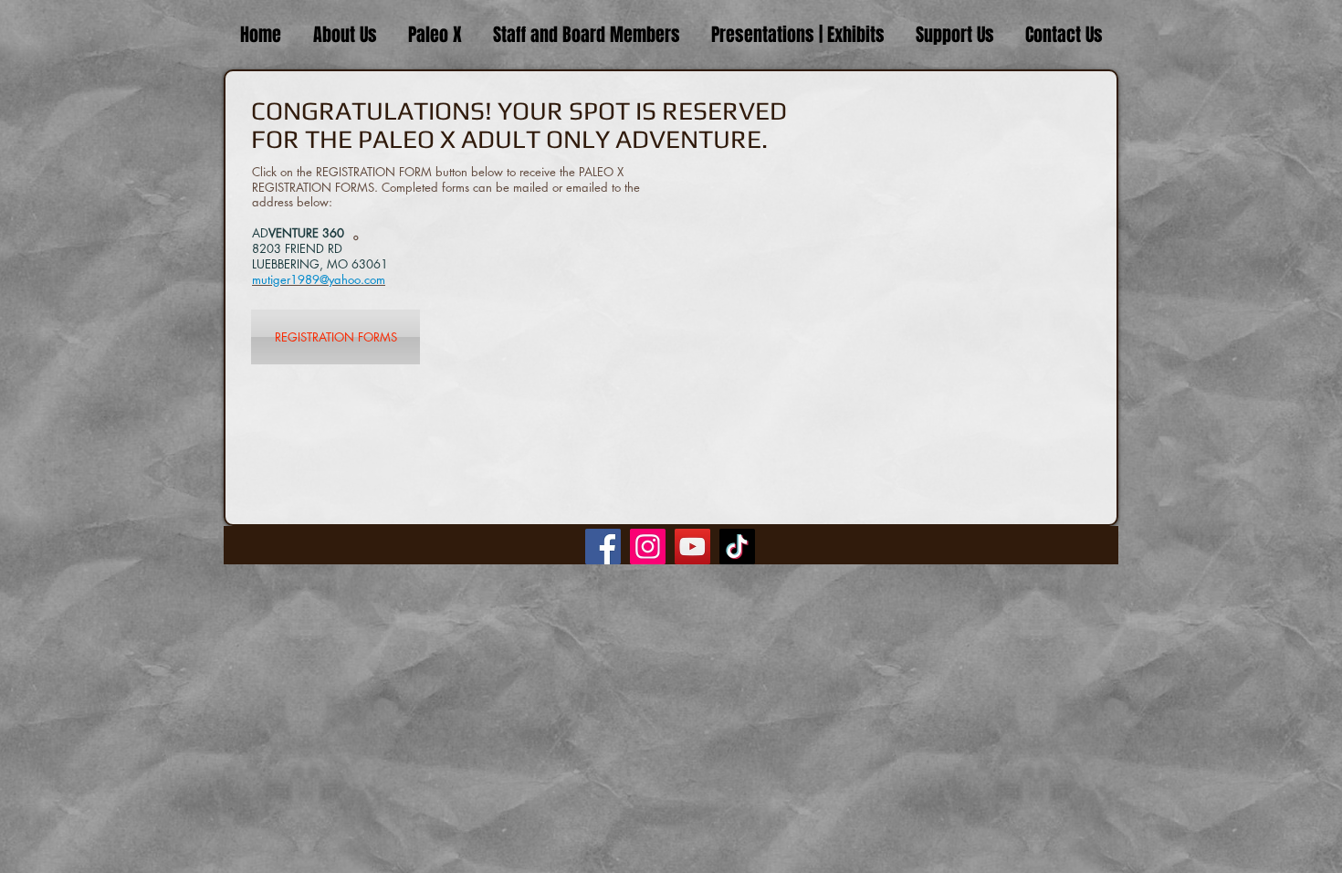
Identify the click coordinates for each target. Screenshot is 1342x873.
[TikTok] (737, 546)
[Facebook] (603, 546)
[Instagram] (648, 546)
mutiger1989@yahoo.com (318, 279)
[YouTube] (692, 546)
